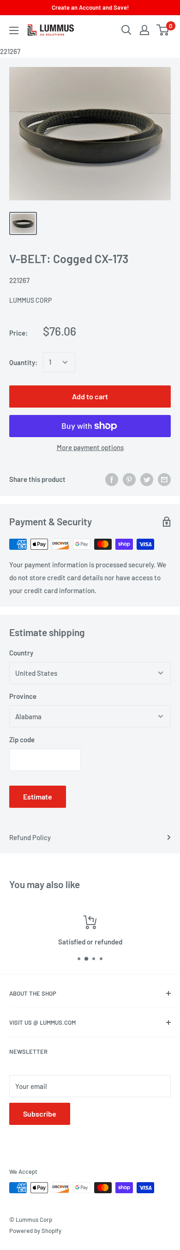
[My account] (144, 30)
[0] (163, 30)
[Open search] (126, 30)
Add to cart (90, 396)
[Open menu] (13, 30)
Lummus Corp (30, 300)
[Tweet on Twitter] (146, 479)
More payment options (90, 447)
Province (22, 696)
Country (21, 653)
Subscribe (39, 1113)
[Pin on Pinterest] (129, 479)
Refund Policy (30, 837)
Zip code (22, 739)
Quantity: (23, 362)
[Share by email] (164, 479)
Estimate (37, 796)
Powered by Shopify (35, 1230)
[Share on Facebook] (111, 479)
